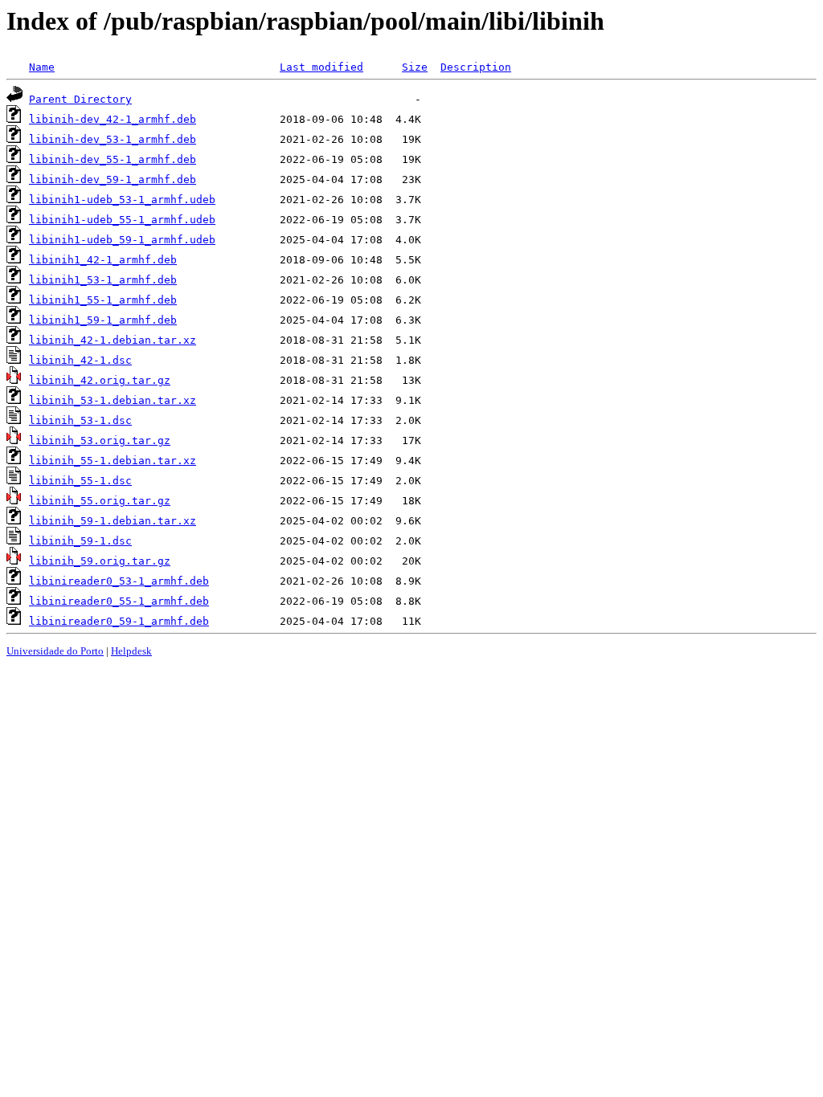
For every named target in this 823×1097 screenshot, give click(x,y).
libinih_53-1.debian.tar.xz (112, 400)
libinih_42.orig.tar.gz (99, 380)
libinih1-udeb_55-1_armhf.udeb (122, 220)
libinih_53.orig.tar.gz (99, 440)
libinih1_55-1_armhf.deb (103, 300)
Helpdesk (131, 651)
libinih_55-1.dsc (80, 481)
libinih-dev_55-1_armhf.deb (112, 159)
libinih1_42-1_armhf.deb (103, 260)
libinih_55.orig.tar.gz (99, 501)
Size (415, 67)
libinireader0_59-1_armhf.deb (119, 621)
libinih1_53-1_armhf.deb (103, 280)
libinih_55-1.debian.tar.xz (112, 461)
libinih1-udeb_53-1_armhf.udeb (122, 200)
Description (475, 67)
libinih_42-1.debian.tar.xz (112, 340)
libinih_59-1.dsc (80, 541)
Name (42, 67)
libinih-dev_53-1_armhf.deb (112, 139)
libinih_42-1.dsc (80, 360)
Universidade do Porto (55, 651)
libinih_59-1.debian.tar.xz (112, 521)
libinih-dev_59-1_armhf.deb (112, 179)
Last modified (321, 67)
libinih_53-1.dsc (80, 420)
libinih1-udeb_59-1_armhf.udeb (122, 240)
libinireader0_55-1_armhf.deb (119, 601)
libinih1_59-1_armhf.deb (103, 320)
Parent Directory (80, 99)
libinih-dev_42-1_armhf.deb (112, 119)
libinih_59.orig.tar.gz (99, 561)
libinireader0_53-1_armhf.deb (119, 581)
